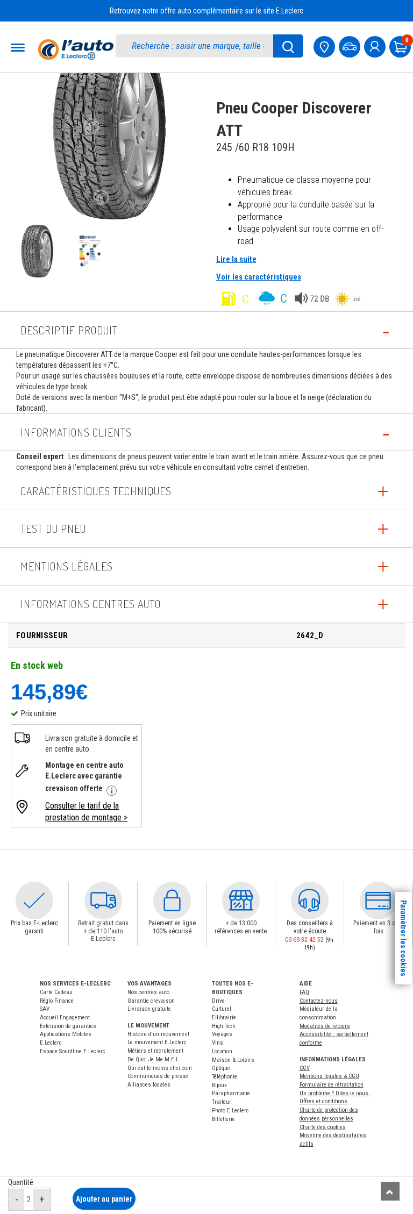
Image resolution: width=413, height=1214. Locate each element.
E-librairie (224, 1017)
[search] (200, 46)
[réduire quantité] (17, 1199)
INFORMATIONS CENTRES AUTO (90, 604)
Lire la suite (236, 259)
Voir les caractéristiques (258, 277)
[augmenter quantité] (42, 1199)
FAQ (304, 992)
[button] (34, 900)
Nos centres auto (148, 992)
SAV (44, 1008)
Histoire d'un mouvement (158, 1034)
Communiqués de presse (157, 1076)
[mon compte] (376, 45)
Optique (221, 1068)
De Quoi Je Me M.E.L (153, 1059)
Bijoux (219, 1085)
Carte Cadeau (56, 992)
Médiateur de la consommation (319, 1013)
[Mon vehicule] (350, 45)
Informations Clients (76, 432)
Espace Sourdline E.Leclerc (72, 1051)
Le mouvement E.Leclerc (157, 1042)
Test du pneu (53, 528)
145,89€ (49, 691)
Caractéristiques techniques (96, 491)
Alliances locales (148, 1084)
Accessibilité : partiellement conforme (334, 1038)
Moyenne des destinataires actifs (333, 1139)
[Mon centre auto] (325, 45)
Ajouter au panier (104, 1199)
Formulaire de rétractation (332, 1084)
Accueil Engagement (65, 1017)
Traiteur (221, 1101)
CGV (305, 1068)
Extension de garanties (68, 1026)
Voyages (222, 1034)
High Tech (224, 1026)
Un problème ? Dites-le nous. (335, 1093)
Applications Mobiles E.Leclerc (65, 1038)
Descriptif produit (69, 330)
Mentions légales (66, 566)
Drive (218, 1000)
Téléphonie (224, 1076)
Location (222, 1051)
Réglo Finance (57, 1000)
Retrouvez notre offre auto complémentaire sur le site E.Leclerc (206, 10)
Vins (217, 1042)
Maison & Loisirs (233, 1059)
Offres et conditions (323, 1101)
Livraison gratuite (149, 1008)
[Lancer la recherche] (288, 46)
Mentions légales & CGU (329, 1076)
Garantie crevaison (151, 1000)
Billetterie (223, 1119)
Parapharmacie (231, 1093)
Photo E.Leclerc (230, 1110)
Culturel (221, 1008)
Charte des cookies (323, 1127)
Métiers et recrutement (155, 1050)
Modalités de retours (325, 1026)
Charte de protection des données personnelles (329, 1114)
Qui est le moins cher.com (159, 1068)
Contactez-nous (319, 1000)
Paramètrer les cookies (403, 938)
